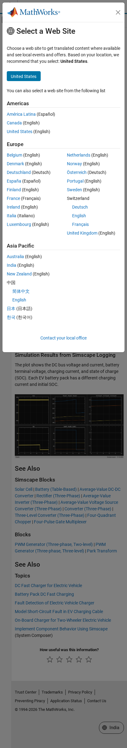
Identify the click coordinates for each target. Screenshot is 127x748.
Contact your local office (63, 337)
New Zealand (19, 273)
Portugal (75, 181)
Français (80, 224)
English (79, 215)
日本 (11, 308)
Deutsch (80, 207)
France (13, 198)
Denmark (15, 163)
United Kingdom (82, 233)
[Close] (118, 12)
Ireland (13, 207)
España (14, 181)
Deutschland (19, 172)
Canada (14, 122)
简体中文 (21, 291)
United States (19, 131)
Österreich (77, 172)
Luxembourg (19, 224)
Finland (14, 189)
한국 (11, 317)
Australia (15, 256)
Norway (74, 163)
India (11, 265)
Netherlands (78, 155)
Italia (11, 215)
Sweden (74, 189)
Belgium (14, 155)
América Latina (21, 114)
